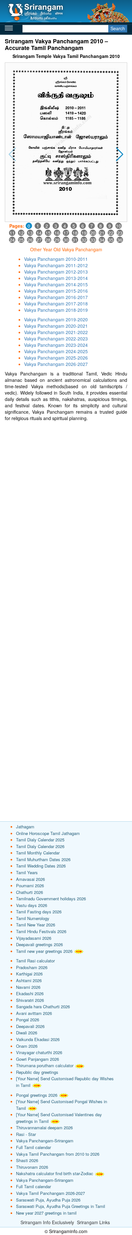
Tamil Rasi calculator (35, 961)
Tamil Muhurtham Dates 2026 (43, 859)
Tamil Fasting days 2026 (39, 912)
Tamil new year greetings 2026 (44, 951)
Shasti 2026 (27, 1160)
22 (110, 233)
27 (39, 240)
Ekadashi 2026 (30, 993)
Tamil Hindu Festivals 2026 (41, 931)
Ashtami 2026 (29, 980)
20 (92, 233)
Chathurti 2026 (29, 892)
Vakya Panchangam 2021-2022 (56, 332)
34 (101, 240)
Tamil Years (27, 872)
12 (21, 233)
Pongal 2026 (27, 1020)
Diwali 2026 (26, 1033)
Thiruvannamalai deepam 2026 (44, 1127)
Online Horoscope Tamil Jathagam (48, 833)
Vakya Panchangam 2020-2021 (56, 326)
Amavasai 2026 (30, 879)
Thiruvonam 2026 (32, 1167)
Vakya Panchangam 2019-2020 (56, 319)
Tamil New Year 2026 (35, 925)
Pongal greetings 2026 (36, 1095)
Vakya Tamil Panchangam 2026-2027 (50, 1193)
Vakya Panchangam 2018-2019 (56, 310)
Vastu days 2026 (31, 905)
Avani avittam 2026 (34, 1013)
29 (57, 240)
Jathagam (25, 827)
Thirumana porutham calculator (44, 1065)
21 (101, 233)
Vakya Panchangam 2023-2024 (56, 345)
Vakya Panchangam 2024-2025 (56, 351)
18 (75, 233)
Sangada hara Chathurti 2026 (43, 1006)
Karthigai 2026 (29, 974)
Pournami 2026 (30, 885)
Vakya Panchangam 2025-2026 (56, 357)
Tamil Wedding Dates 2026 (41, 866)
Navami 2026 (28, 987)
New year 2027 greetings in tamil (46, 1213)
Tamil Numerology (32, 918)
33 (92, 240)
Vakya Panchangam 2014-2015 (56, 284)
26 (30, 240)
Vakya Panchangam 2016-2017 (56, 297)
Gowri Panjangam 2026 (37, 1059)
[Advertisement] (66, 490)
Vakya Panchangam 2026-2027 (56, 364)
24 (12, 240)
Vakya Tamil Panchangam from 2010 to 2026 (57, 1154)
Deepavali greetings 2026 (39, 944)
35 (110, 240)
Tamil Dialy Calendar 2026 (40, 846)
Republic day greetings (37, 1072)
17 (66, 233)
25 (21, 240)
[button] (119, 154)
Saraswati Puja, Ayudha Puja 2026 (48, 1200)
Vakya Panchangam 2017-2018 (56, 303)
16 (57, 233)
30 (66, 240)
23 (119, 233)
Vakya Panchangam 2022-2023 (56, 338)
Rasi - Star (26, 1134)
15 (48, 233)
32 (84, 240)
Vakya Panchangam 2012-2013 (56, 271)
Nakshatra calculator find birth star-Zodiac (54, 1173)
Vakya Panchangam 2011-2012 (56, 265)
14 (39, 233)
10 (118, 226)
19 (84, 233)
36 (119, 240)
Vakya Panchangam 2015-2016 (56, 291)
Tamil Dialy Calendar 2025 (40, 840)
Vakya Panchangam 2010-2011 (56, 259)
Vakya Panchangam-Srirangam (44, 1141)
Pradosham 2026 (31, 967)
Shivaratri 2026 (30, 1000)
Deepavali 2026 (30, 1026)
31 (75, 240)
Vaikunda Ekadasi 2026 (38, 1039)
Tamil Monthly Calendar (38, 853)
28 (48, 240)
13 (30, 233)
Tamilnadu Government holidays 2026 (51, 899)
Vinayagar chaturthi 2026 (39, 1052)
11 (12, 233)
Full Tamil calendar (33, 1147)
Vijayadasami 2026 (33, 938)
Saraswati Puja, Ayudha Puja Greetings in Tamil (60, 1206)
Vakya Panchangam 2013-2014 (56, 278)
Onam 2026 (26, 1046)
